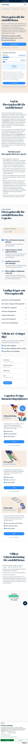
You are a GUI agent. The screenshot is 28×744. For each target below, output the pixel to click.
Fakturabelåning (19, 134)
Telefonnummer (6, 370)
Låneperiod (5, 59)
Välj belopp (5, 55)
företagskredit (6, 120)
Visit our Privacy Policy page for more (9, 736)
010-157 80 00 (6, 1)
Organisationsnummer (8, 365)
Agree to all (7, 740)
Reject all (21, 740)
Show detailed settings (5, 734)
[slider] (10, 57)
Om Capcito (23, 1)
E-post (4, 375)
